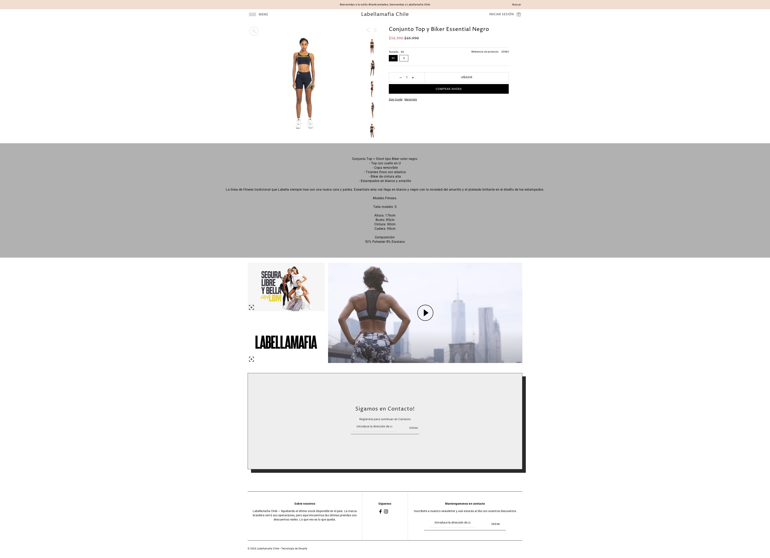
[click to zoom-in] (254, 31)
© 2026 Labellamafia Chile (263, 548)
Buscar (516, 4)
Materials (410, 99)
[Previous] (368, 30)
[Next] (375, 30)
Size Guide (396, 99)
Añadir (466, 77)
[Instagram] (386, 511)
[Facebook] (380, 511)
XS (393, 58)
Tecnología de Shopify (294, 548)
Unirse (413, 427)
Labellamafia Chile (385, 14)
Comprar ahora (449, 88)
